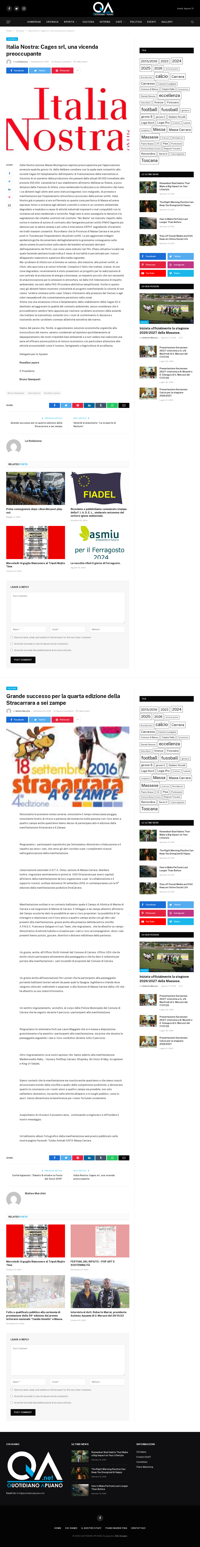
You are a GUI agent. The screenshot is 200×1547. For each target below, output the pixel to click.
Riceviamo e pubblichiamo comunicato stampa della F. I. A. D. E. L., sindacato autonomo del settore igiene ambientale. (99, 512)
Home (57, 1528)
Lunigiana (145, 130)
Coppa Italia (168, 89)
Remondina (148, 153)
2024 (176, 61)
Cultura (88, 22)
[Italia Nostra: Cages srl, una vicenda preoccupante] (67, 117)
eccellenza (169, 95)
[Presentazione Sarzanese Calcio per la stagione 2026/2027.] (148, 393)
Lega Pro (163, 122)
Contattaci (141, 1462)
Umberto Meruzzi (150, 338)
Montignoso (177, 138)
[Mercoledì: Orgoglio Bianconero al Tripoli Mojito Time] (35, 542)
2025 (145, 68)
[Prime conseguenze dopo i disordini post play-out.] (35, 488)
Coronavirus (183, 89)
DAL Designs (121, 1536)
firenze (158, 102)
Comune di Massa (149, 89)
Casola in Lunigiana (167, 84)
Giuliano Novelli (177, 117)
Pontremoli (176, 143)
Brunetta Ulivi (146, 77)
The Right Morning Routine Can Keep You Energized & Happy (177, 204)
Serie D (163, 153)
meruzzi (165, 138)
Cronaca (52, 22)
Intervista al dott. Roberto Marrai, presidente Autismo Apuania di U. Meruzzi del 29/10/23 (99, 1314)
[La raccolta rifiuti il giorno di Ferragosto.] (100, 542)
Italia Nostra (34, 393)
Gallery (167, 22)
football (149, 109)
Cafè (119, 22)
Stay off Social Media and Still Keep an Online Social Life (176, 237)
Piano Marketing (144, 1467)
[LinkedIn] (9, 189)
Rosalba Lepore (52, 393)
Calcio (144, 322)
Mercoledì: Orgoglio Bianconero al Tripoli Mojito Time (35, 565)
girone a (185, 110)
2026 (158, 68)
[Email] (9, 205)
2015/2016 (149, 61)
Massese (149, 137)
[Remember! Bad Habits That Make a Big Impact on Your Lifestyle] (148, 187)
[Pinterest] (9, 197)
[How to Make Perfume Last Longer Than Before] (148, 223)
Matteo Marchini (23, 711)
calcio (162, 76)
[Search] (192, 21)
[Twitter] (9, 181)
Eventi (151, 22)
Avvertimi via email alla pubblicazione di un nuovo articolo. (43, 650)
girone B (146, 116)
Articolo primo (172, 69)
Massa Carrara (180, 130)
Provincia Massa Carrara (151, 149)
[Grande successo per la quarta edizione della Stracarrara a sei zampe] (67, 767)
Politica (136, 22)
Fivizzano (173, 102)
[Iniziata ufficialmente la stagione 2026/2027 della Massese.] (167, 308)
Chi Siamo (141, 1452)
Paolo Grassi (147, 143)
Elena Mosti (146, 103)
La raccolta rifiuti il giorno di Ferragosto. (95, 563)
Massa (159, 129)
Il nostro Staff (143, 1457)
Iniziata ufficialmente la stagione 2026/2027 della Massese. (164, 330)
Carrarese (148, 83)
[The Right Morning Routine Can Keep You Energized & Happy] (148, 206)
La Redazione (22, 62)
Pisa (165, 143)
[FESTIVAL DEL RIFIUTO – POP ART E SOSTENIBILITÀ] (100, 1241)
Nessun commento (63, 62)
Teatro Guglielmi (177, 154)
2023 (164, 61)
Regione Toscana (172, 148)
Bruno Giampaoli (16, 393)
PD (158, 144)
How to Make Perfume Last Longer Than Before (174, 220)
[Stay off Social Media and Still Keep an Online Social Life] (148, 240)
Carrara (178, 77)
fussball (169, 109)
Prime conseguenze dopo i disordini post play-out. (34, 511)
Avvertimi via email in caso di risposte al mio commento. (41, 644)
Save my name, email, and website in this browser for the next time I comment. (53, 637)
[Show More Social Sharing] (77, 70)
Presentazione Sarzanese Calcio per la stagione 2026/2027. (173, 392)
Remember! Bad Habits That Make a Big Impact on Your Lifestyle (175, 186)
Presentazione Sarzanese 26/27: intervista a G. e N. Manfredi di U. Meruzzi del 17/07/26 (174, 352)
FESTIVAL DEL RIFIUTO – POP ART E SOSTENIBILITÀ (93, 1263)
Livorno (176, 123)
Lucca (186, 122)
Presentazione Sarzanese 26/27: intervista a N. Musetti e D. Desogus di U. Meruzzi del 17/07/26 (176, 373)
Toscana (149, 160)
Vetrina (105, 22)
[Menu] (8, 21)
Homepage (34, 22)
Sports (69, 22)
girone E (160, 116)
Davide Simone (148, 96)
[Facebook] (9, 173)
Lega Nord (147, 122)
